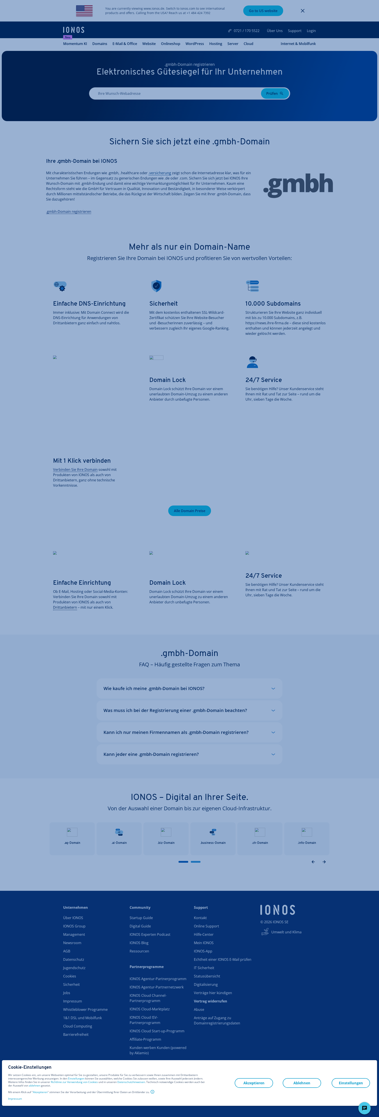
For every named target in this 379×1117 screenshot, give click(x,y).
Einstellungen (76, 1078)
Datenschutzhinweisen (131, 1082)
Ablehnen (301, 1083)
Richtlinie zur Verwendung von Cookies (74, 1082)
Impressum (15, 1099)
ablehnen (34, 1085)
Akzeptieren (40, 1092)
